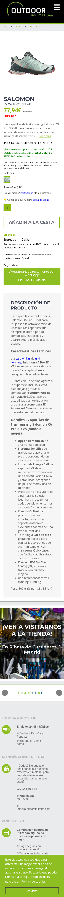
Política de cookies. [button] (33, 881)
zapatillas (23, 358)
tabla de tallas (41, 199)
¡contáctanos (26, 192)
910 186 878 (28, 789)
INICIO (7, 26)
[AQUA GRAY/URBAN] (7, 179)
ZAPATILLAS (34, 26)
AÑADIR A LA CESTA (31, 222)
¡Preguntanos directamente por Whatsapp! (32, 276)
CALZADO (19, 26)
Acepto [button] (32, 890)
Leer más (45, 136)
